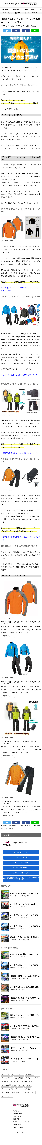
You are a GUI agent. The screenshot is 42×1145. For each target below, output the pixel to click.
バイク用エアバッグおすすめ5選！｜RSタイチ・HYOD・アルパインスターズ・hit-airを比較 (25, 904)
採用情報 (16, 1119)
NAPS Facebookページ (21, 1122)
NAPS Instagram (18, 1127)
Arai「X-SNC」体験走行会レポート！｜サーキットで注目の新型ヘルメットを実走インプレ (25, 893)
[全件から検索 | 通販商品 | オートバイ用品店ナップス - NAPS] (21, 598)
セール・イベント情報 (21, 862)
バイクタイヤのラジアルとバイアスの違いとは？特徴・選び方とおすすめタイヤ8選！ (25, 1026)
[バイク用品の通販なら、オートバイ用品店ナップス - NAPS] (21, 227)
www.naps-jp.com (8, 241)
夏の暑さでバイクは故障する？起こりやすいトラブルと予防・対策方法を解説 (25, 937)
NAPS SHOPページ (19, 1116)
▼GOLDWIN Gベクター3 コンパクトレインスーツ (19, 453)
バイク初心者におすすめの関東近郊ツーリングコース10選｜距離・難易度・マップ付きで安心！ (25, 987)
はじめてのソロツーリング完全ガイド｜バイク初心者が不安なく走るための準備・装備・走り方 (25, 1015)
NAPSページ (17, 1113)
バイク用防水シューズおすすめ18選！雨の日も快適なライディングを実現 (25, 915)
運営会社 (16, 1111)
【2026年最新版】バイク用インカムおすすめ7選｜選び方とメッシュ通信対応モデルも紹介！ (25, 1037)
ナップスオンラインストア (21, 852)
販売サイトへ (8, 636)
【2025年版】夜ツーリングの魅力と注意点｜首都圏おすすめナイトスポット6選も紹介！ (25, 998)
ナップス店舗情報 (21, 857)
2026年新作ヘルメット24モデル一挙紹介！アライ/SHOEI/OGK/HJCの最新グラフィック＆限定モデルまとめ (25, 1059)
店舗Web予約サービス (21, 873)
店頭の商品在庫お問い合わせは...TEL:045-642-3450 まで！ (21, 878)
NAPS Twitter (17, 1124)
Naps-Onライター (20, 843)
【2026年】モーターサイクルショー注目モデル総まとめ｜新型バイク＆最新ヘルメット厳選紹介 (25, 1048)
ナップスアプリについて (21, 868)
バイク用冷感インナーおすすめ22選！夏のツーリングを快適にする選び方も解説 (25, 926)
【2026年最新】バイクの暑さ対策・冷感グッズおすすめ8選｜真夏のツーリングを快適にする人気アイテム (25, 976)
